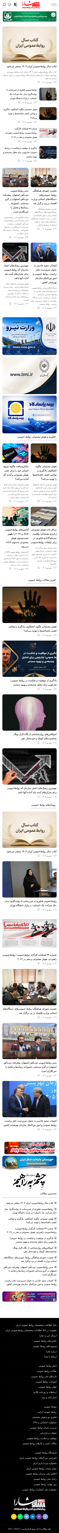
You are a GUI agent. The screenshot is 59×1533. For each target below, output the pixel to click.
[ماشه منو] (53, 4)
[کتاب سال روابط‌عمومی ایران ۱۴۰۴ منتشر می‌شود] (29, 44)
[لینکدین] (33, 1516)
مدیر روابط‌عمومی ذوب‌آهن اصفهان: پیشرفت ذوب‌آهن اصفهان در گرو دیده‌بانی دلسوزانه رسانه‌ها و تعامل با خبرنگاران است (30, 1066)
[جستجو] (4, 4)
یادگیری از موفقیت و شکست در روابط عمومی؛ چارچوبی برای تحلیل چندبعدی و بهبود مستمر (20, 152)
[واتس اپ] (20, 1516)
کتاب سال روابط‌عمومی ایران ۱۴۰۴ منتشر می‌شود (32, 66)
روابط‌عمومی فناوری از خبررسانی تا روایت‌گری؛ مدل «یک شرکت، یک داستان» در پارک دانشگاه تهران (21, 94)
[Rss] (14, 1516)
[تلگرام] (26, 1516)
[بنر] (29, 336)
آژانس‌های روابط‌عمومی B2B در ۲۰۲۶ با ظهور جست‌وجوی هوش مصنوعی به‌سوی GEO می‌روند (16, 538)
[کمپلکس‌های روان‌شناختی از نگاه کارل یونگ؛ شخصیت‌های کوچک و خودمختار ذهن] (29, 712)
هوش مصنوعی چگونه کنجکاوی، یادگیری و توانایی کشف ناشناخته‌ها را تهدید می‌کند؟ (20, 113)
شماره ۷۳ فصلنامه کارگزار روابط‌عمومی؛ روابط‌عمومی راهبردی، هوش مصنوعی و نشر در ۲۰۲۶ (21, 132)
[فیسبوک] (45, 1516)
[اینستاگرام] (39, 1516)
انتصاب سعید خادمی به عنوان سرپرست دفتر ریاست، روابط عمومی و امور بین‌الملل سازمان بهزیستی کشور (45, 274)
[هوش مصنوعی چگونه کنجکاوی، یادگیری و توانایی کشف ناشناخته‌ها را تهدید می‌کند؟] (48, 113)
